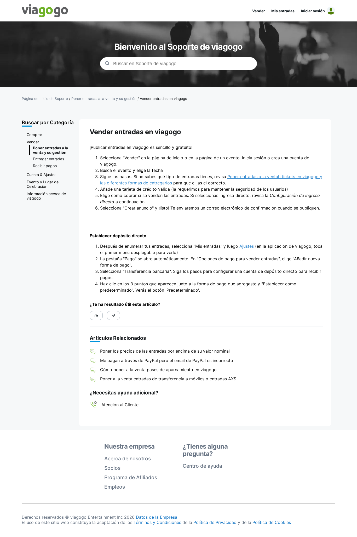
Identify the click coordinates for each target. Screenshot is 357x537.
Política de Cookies (271, 522)
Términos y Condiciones (157, 522)
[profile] (330, 11)
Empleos (114, 487)
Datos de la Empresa (156, 517)
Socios (112, 468)
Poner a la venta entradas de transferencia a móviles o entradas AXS (168, 378)
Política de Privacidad (215, 522)
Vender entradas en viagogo (163, 99)
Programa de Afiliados (130, 477)
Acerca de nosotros (127, 458)
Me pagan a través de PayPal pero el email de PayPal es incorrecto (166, 360)
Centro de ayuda (202, 466)
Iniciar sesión (313, 11)
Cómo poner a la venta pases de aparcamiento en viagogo (158, 369)
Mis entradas (283, 11)
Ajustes (246, 246)
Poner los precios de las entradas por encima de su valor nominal (165, 351)
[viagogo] (45, 10)
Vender (258, 11)
